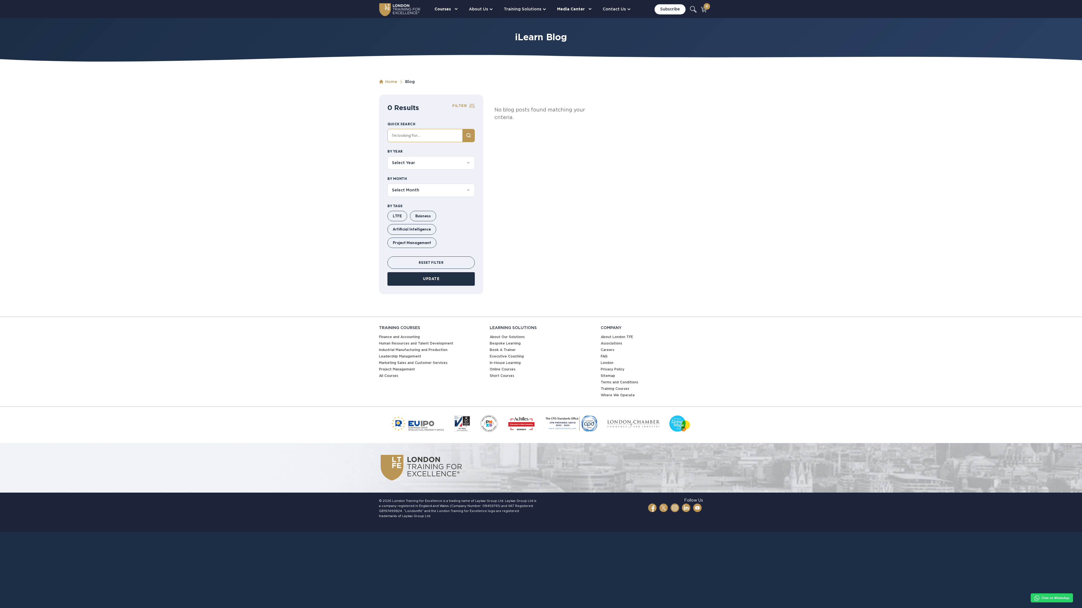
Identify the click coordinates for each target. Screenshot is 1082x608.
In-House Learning (505, 363)
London (607, 363)
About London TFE (617, 337)
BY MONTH (397, 178)
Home (391, 81)
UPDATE (431, 278)
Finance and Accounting (399, 337)
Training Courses (615, 388)
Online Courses (502, 369)
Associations (611, 343)
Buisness (423, 216)
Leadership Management (400, 356)
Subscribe (670, 9)
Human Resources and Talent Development (416, 343)
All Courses (388, 376)
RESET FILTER (431, 262)
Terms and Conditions (619, 382)
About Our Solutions (507, 337)
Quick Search (401, 124)
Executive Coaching (507, 356)
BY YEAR (395, 151)
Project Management (412, 242)
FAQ (604, 356)
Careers (607, 350)
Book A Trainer (503, 350)
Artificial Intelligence (412, 229)
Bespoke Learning (505, 343)
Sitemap (608, 376)
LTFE (397, 216)
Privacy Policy (612, 369)
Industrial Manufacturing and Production (413, 350)
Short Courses (502, 376)
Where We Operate (618, 395)
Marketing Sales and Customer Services (413, 363)
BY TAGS (395, 206)
